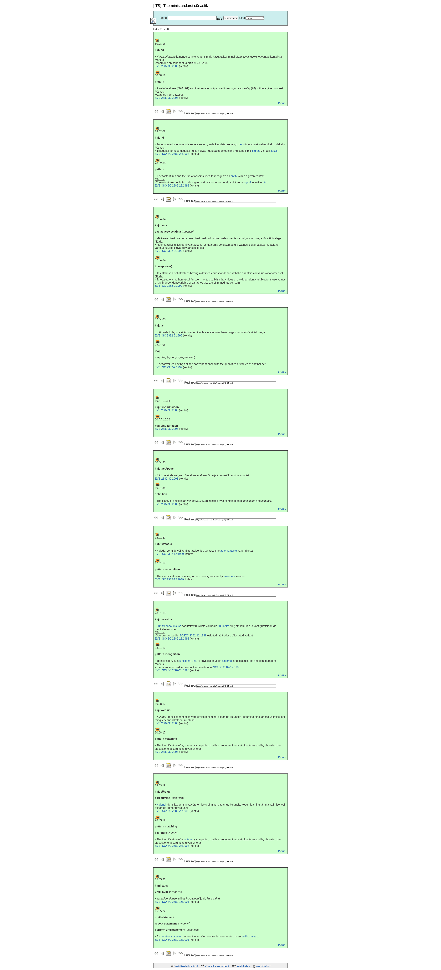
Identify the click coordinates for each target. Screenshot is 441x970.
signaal (256, 150)
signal (247, 182)
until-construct (250, 936)
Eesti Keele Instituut (185, 966)
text (266, 182)
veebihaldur (263, 966)
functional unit (187, 660)
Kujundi (161, 804)
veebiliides (243, 966)
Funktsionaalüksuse (169, 626)
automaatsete (228, 550)
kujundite (223, 626)
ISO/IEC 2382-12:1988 (193, 635)
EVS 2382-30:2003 (166, 66)
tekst (274, 150)
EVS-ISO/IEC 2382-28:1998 (172, 153)
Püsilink (282, 103)
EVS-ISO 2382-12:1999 (169, 553)
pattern (187, 839)
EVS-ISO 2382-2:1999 (168, 250)
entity (234, 176)
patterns (227, 660)
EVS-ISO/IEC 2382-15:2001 (172, 901)
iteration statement (172, 936)
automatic (229, 576)
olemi (241, 144)
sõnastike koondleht (216, 966)
